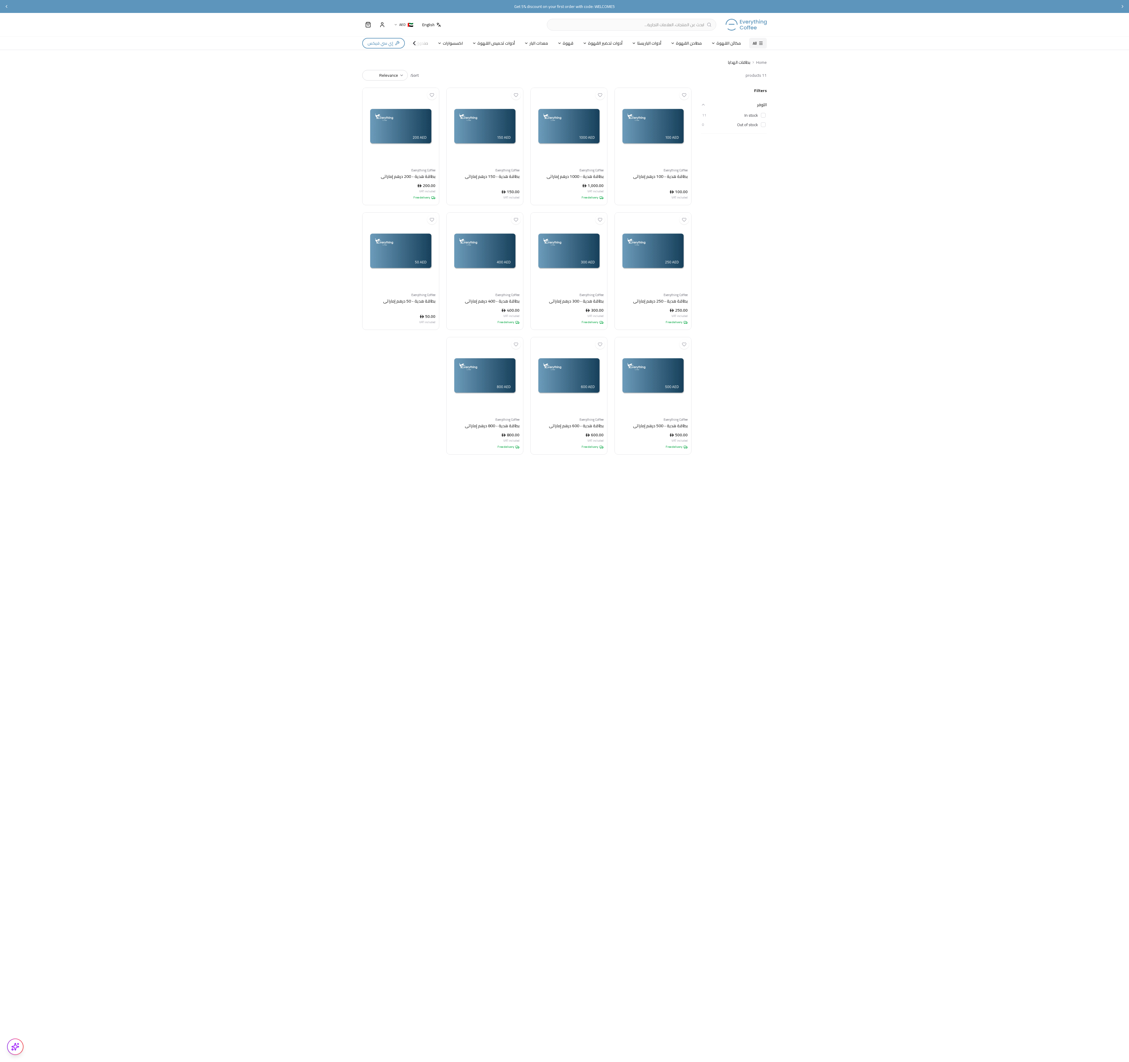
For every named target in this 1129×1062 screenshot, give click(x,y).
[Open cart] (368, 25)
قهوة (568, 43)
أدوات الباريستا (649, 43)
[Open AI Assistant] (15, 1046)
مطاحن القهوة (689, 43)
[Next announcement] (1122, 6)
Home (761, 62)
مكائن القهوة (729, 43)
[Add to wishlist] (684, 95)
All (755, 43)
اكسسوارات (453, 43)
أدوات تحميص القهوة (496, 43)
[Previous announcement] (6, 6)
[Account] (382, 25)
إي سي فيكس (380, 43)
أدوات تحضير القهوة (605, 43)
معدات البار (539, 43)
